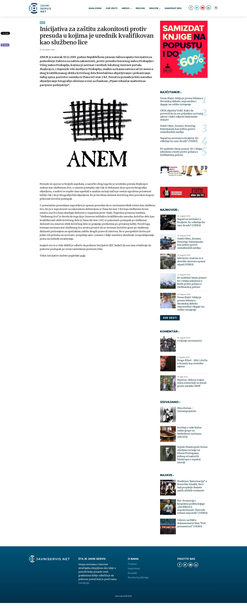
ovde (82, 255)
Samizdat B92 (173, 8)
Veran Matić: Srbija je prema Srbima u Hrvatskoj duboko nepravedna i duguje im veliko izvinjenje (181, 101)
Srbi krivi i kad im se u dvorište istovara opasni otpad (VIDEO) (191, 261)
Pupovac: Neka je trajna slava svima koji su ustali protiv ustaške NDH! (191, 382)
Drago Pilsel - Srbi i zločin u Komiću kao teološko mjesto (192, 363)
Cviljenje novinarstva (189, 340)
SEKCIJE (153, 8)
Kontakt (132, 573)
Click (5, 45)
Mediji (42, 22)
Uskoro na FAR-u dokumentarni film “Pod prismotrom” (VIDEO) (191, 523)
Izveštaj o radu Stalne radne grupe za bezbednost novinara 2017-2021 (189, 432)
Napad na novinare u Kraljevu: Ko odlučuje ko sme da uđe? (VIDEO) (179, 140)
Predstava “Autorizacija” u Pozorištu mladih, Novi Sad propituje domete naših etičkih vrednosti (192, 486)
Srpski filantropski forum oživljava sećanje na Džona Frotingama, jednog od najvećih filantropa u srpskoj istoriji (192, 455)
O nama (132, 563)
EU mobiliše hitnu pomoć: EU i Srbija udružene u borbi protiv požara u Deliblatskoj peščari (181, 151)
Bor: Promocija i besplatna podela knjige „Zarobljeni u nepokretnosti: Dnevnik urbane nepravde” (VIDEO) (192, 506)
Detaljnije (83, 582)
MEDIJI (126, 8)
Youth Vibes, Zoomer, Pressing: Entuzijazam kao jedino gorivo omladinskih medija (178, 128)
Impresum (134, 568)
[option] (98, 135)
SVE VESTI (111, 8)
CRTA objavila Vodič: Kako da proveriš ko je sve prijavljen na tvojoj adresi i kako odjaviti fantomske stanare (181, 115)
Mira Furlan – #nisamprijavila (186, 410)
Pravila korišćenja (138, 577)
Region (140, 8)
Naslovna (95, 8)
